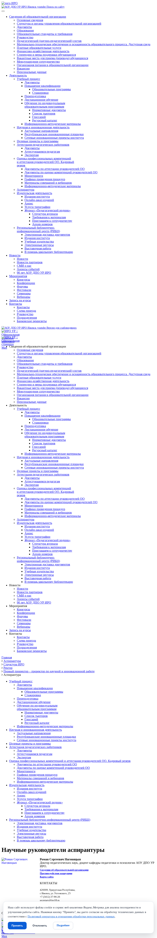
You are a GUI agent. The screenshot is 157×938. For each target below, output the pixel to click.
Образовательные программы (51, 89)
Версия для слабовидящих (61, 327)
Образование (25, 30)
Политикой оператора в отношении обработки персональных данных (71, 916)
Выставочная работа (38, 248)
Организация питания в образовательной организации (52, 65)
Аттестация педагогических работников (43, 144)
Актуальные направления (41, 130)
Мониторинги (34, 175)
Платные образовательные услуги (39, 47)
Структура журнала (45, 213)
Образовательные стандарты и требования (44, 34)
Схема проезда (26, 310)
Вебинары (23, 297)
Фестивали (24, 290)
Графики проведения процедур (45, 179)
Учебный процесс (28, 79)
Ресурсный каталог (44, 120)
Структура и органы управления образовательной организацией (59, 23)
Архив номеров (42, 224)
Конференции (26, 283)
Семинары (24, 293)
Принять (17, 925)
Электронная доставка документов (47, 234)
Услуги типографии (37, 207)
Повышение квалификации (43, 85)
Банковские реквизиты (32, 321)
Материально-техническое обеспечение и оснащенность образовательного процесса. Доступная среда (83, 44)
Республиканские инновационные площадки (54, 134)
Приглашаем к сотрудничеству (52, 220)
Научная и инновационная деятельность (43, 127)
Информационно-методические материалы (53, 124)
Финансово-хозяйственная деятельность (43, 51)
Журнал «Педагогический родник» (47, 210)
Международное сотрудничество (38, 61)
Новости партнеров (30, 262)
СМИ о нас (24, 265)
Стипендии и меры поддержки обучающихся (46, 54)
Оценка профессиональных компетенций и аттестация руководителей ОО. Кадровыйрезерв (45, 162)
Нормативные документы (49, 110)
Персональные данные (32, 72)
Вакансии (23, 68)
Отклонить (40, 925)
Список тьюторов (43, 113)
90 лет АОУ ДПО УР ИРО (34, 272)
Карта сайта (47, 876)
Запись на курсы (20, 300)
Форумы (22, 286)
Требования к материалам (49, 217)
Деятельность (18, 75)
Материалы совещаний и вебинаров (48, 182)
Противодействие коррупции (56, 873)
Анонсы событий (28, 269)
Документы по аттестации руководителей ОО (55, 168)
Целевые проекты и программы (37, 141)
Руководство (25, 37)
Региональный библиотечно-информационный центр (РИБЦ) (38, 229)
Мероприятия (18, 276)
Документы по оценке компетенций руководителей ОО (61, 172)
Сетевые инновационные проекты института (54, 137)
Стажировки (40, 92)
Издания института (37, 196)
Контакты (15, 303)
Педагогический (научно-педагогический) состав (49, 40)
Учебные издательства (39, 241)
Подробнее (63, 925)
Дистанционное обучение (41, 99)
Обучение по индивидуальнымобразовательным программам (45, 104)
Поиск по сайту (55, 6)
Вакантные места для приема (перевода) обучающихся (52, 58)
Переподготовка (35, 96)
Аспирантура (25, 189)
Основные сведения (30, 20)
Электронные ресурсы (39, 245)
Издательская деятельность (34, 193)
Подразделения (27, 317)
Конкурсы (23, 279)
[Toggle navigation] (3, 11)
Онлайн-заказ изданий (39, 200)
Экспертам (32, 155)
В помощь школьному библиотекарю (49, 252)
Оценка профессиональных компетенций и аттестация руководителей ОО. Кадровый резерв (70, 761)
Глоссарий (39, 117)
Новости (14, 255)
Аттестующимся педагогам (42, 151)
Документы (24, 27)
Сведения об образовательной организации (37, 16)
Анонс (29, 203)
